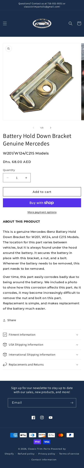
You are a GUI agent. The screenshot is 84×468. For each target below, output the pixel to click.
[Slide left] (33, 127)
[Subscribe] (71, 402)
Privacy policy (46, 453)
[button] (5, 23)
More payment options (42, 212)
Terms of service (69, 453)
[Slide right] (50, 127)
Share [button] (11, 320)
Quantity (9, 170)
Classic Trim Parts (39, 448)
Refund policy (26, 453)
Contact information (43, 459)
